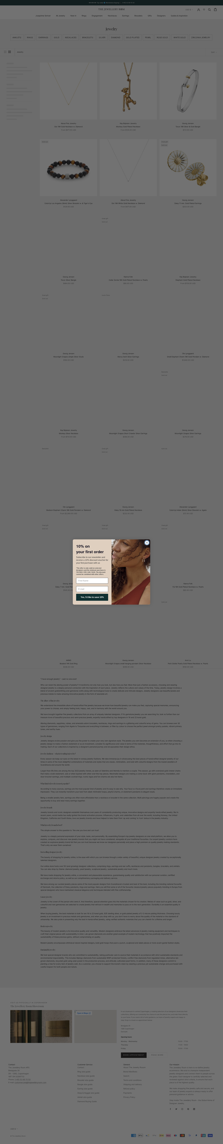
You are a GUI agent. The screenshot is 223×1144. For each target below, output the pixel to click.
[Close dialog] (147, 542)
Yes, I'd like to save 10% (92, 597)
